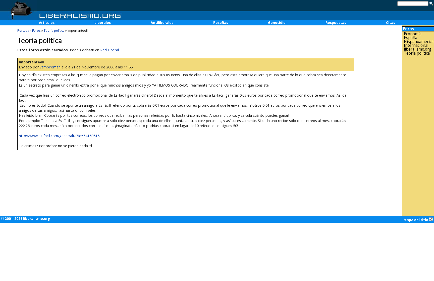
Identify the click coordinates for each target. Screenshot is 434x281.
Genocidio (277, 22)
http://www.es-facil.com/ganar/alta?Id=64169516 (59, 135)
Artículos (47, 22)
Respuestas (335, 22)
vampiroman (50, 67)
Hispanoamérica (418, 42)
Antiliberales (162, 22)
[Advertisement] (418, 135)
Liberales (102, 22)
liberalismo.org (417, 49)
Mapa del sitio (416, 220)
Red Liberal (109, 50)
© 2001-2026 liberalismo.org (25, 218)
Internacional (416, 45)
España (410, 37)
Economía (412, 34)
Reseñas (220, 22)
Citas (390, 22)
